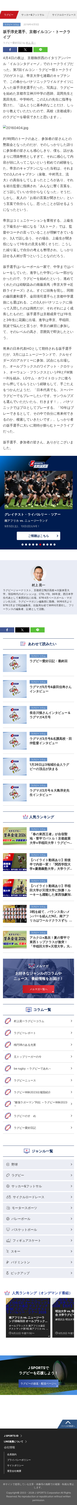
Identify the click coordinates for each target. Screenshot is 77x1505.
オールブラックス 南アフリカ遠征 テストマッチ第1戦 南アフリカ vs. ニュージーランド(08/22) (27, 1327)
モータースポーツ (24, 1208)
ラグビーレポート (25, 1033)
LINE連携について (13, 1441)
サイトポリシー (15, 1465)
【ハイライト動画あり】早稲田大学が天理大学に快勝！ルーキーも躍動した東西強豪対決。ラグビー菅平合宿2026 (50, 890)
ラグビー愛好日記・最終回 (49, 661)
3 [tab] (30, 545)
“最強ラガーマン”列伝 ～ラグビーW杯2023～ (40, 1104)
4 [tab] (33, 545)
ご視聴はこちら (38, 536)
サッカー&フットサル (32, 14)
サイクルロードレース (28, 1197)
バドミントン (20, 1262)
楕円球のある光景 (25, 1044)
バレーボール (20, 1219)
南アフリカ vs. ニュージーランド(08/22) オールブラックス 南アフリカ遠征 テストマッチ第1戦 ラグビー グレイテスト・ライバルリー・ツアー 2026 (27, 1319)
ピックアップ (20, 1273)
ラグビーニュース (25, 1080)
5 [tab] (37, 545)
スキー (15, 1251)
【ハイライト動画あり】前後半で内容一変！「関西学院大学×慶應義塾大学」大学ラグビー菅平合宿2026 (50, 864)
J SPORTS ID (11, 1435)
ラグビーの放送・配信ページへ (38, 1383)
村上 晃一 (31, 42)
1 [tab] (22, 545)
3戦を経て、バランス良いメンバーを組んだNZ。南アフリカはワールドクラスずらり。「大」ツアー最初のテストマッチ (50, 916)
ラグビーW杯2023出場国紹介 (32, 1092)
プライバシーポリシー (19, 1459)
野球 (14, 1164)
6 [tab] (40, 545)
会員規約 (12, 1454)
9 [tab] (51, 545)
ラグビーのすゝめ (25, 1116)
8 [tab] (47, 545)
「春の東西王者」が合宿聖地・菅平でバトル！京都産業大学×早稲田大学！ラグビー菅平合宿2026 (50, 838)
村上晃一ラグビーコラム (29, 1021)
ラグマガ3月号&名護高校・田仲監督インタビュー (51, 741)
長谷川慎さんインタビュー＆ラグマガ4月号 (50, 715)
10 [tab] (54, 545)
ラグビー (8, 14)
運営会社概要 (14, 1470)
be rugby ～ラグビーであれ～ (32, 1068)
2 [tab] (26, 545)
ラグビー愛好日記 (25, 1127)
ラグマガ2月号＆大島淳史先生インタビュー (49, 792)
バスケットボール (24, 1230)
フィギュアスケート (27, 1240)
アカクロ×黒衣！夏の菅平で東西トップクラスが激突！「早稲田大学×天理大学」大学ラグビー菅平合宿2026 (50, 942)
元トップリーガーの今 (27, 1056)
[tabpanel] (38, 506)
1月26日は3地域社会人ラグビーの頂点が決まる (49, 766)
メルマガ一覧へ (39, 989)
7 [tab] (44, 545)
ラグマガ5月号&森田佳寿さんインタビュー (51, 689)
